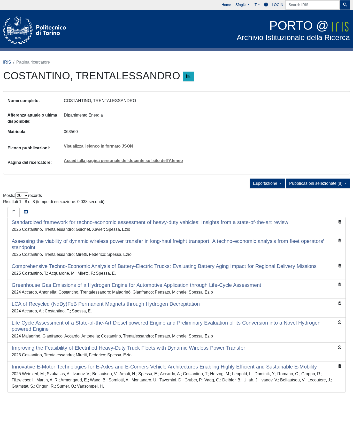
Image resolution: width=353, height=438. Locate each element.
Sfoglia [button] (241, 5)
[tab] (13, 212)
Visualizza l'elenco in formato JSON (98, 146)
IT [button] (255, 5)
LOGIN (277, 5)
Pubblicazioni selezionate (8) (316, 183)
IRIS (7, 62)
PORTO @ (293, 30)
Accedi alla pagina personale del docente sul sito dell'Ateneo (123, 160)
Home (226, 5)
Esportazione (265, 183)
